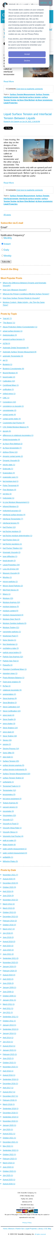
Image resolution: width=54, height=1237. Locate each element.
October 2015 (9, 1063)
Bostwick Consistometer (13, 369)
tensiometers (9, 794)
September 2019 (10, 1117)
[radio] (25, 239)
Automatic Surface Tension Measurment (19, 352)
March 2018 (9, 1104)
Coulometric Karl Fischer (14, 423)
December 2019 (10, 883)
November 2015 (10, 1067)
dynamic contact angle (13, 456)
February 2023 (10, 1159)
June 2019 (8, 937)
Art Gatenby (15, 121)
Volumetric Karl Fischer (13, 836)
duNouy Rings (10, 452)
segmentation (9, 694)
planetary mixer (10, 673)
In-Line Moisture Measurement (16, 502)
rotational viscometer (12, 690)
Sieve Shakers (10, 728)
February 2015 (10, 1054)
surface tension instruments (15, 769)
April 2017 (8, 1088)
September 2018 (10, 1108)
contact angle (9, 414)
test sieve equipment (12, 799)
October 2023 (9, 1171)
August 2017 (9, 1092)
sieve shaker (9, 723)
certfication (8, 389)
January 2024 (9, 966)
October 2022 (9, 1154)
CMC (6, 398)
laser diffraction (10, 556)
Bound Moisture (10, 373)
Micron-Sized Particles (13, 586)
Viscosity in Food (11, 824)
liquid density (9, 561)
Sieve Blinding (10, 703)
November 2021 (10, 875)
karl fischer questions (12, 544)
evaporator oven (10, 477)
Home (5, 1228)
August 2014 (9, 1046)
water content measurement (15, 853)
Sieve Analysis (10, 698)
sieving (7, 744)
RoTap (7, 686)
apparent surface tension (14, 339)
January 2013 (9, 1025)
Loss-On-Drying (11, 569)
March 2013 (9, 908)
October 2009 (9, 996)
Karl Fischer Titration (12, 548)
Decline (27, 61)
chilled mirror (9, 394)
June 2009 (8, 992)
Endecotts (8, 469)
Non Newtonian (10, 644)
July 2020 (8, 1129)
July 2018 (8, 933)
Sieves (7, 740)
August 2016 (9, 1075)
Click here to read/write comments (29, 89)
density (7, 431)
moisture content (10, 611)
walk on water (9, 840)
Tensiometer (9, 790)
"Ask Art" (7, 318)
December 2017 (10, 1096)
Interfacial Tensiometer (13, 519)
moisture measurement (13, 615)
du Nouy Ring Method (26, 100)
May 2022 (8, 1146)
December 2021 (10, 1142)
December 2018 (10, 1113)
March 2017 (9, 929)
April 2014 (8, 1038)
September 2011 (10, 1017)
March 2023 (9, 1163)
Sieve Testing (10, 736)
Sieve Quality (9, 719)
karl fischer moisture (12, 531)
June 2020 (8, 950)
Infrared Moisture (11, 506)
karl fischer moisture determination (17, 536)
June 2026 (8, 983)
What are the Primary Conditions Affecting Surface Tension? (26, 294)
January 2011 (9, 1000)
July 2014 (8, 1042)
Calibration (9, 381)
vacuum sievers (10, 807)
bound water (9, 377)
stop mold (8, 757)
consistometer (9, 410)
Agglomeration (10, 335)
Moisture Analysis (11, 602)
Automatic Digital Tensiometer (16, 348)
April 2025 (8, 979)
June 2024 (8, 896)
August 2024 (9, 975)
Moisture (8, 598)
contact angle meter (12, 419)
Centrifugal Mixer (11, 385)
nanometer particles (12, 632)
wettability (8, 857)
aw (5, 360)
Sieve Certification (12, 711)
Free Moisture (9, 490)
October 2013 (9, 912)
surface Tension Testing (13, 778)
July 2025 (8, 1175)
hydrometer (8, 498)
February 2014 (10, 921)
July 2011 (8, 1012)
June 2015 (8, 1058)
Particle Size (20, 1228)
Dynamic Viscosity (11, 460)
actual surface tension (12, 331)
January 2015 (9, 1050)
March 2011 (9, 1004)
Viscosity (8, 820)
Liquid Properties (11, 103)
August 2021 (9, 1134)
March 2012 (9, 904)
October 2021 (9, 1138)
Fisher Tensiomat (11, 485)
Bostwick (7, 364)
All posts (7, 215)
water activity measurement (15, 849)
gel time (7, 494)
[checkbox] (25, 248)
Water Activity (9, 845)
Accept (27, 54)
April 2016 (8, 1071)
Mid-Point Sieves (11, 590)
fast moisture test (10, 481)
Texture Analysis (10, 803)
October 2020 (9, 887)
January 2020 (9, 1125)
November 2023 (10, 962)
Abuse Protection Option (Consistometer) (20, 327)
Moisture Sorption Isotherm (14, 623)
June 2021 (8, 954)
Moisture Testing (11, 627)
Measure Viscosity (11, 573)
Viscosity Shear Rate (12, 828)
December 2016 (10, 1083)
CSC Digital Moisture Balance (16, 427)
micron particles (10, 581)
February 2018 (10, 1100)
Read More (9, 81)
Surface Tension (42, 94)
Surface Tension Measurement (22, 94)
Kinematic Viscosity (11, 552)
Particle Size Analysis (13, 657)
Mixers (7, 594)
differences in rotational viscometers (18, 435)
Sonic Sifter (8, 753)
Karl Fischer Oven (11, 540)
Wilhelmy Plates (10, 861)
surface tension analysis (13, 765)
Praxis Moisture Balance (13, 678)
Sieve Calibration (11, 707)
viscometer (8, 811)
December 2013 (10, 916)
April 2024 (8, 891)
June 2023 (8, 1167)
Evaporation (9, 473)
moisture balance (11, 606)
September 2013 (10, 1029)
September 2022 (10, 1150)
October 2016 (9, 925)
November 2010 (10, 900)
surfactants (8, 782)
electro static (9, 465)
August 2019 (9, 941)
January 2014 (9, 1033)
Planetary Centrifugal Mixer (15, 669)
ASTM (6, 343)
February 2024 (10, 971)
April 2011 (8, 1008)
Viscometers (9, 815)
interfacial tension (11, 97)
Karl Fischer (9, 527)
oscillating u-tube (11, 648)
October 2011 (9, 1021)
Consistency (9, 402)
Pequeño (8, 665)
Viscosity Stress (10, 832)
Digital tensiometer (11, 439)
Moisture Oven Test (11, 619)
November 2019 (10, 1121)
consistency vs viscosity (13, 406)
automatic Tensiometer (13, 356)
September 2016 (10, 1079)
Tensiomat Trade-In (11, 786)
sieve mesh (8, 715)
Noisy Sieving (9, 640)
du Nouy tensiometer (43, 100)
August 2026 (9, 1184)
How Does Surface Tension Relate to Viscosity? (21, 298)
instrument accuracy (12, 511)
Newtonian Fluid (10, 636)
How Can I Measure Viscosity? (15, 290)
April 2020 (8, 946)
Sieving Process (11, 748)
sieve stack (8, 732)
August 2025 (9, 1180)
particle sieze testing (12, 652)
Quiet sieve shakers (12, 682)
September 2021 (10, 958)
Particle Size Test (11, 661)
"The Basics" (9, 323)
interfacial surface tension (30, 97)
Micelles (7, 577)
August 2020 (9, 879)
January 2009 (9, 987)
